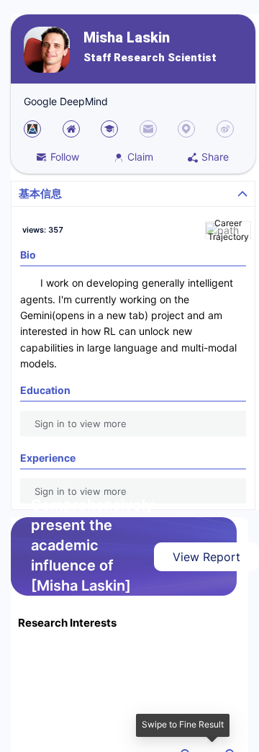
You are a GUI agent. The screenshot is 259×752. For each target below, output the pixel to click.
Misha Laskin (126, 38)
